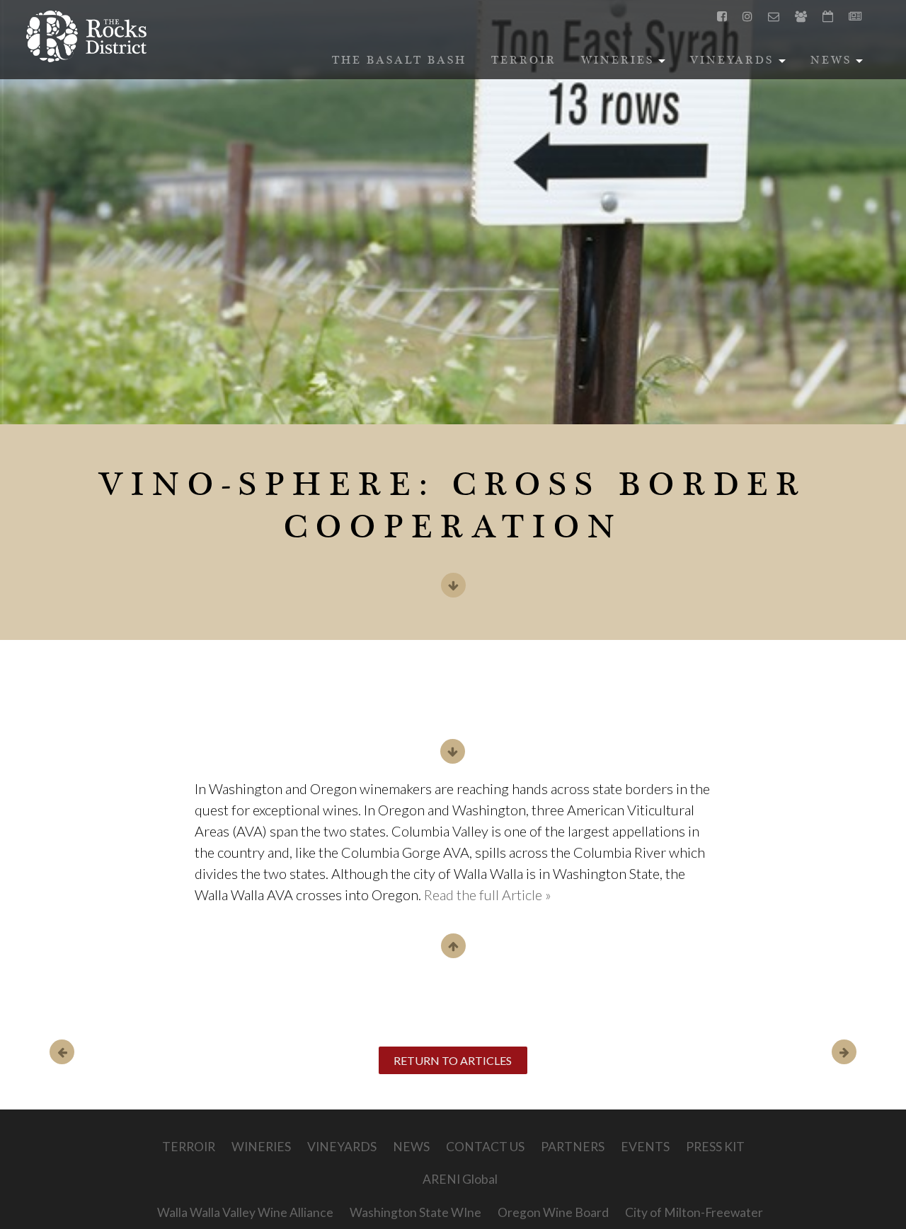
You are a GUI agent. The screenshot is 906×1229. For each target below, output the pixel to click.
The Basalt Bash (399, 61)
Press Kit (715, 1146)
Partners (572, 1146)
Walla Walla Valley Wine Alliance (245, 1212)
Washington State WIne (415, 1212)
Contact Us (485, 1146)
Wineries (625, 64)
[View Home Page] (86, 36)
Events (645, 1146)
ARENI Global (460, 1179)
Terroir (523, 61)
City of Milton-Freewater (694, 1212)
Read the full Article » (487, 894)
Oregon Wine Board (553, 1212)
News (838, 64)
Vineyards (739, 64)
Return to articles (453, 1060)
